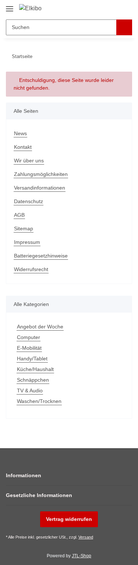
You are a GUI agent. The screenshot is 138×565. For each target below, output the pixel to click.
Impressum (27, 242)
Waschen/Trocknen (39, 401)
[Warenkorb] (126, 8)
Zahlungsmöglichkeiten (41, 174)
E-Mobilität (29, 348)
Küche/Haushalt (35, 369)
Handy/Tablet (32, 358)
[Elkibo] (30, 8)
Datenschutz (28, 201)
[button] (103, 8)
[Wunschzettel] (114, 8)
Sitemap (23, 228)
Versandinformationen (39, 188)
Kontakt (23, 147)
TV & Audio (30, 390)
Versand (85, 537)
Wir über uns (29, 160)
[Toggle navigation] (9, 6)
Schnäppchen (33, 380)
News (20, 133)
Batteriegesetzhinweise (41, 256)
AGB (19, 215)
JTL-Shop (81, 555)
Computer (28, 337)
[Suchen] (124, 27)
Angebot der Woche (40, 327)
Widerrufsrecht (31, 269)
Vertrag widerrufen (69, 519)
